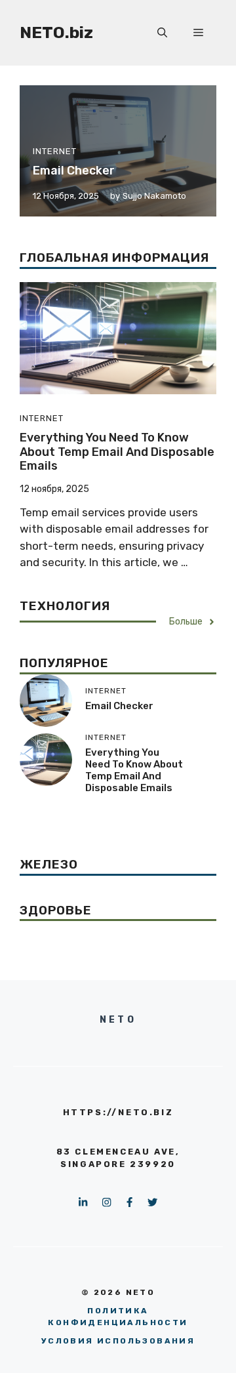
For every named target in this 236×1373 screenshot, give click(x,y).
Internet (55, 151)
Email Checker (74, 170)
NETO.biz (56, 32)
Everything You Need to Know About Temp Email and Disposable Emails (117, 451)
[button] (162, 32)
